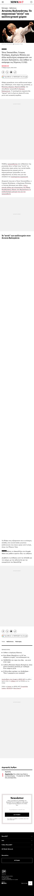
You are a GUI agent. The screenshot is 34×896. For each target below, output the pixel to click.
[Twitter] (7, 72)
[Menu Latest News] (31, 2)
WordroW (9, 688)
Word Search (17, 688)
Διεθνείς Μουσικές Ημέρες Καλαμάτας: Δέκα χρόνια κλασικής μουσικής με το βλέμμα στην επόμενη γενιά (17, 666)
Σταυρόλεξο (24, 686)
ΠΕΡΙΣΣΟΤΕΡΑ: (6, 649)
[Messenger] (11, 72)
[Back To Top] (30, 883)
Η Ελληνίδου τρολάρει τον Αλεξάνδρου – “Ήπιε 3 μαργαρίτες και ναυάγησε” (16, 672)
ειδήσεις (13, 681)
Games (9, 686)
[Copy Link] (15, 72)
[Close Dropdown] (31, 836)
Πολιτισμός (5, 8)
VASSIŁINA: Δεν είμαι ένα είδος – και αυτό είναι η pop (17, 661)
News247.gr (17, 562)
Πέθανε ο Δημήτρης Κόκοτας (12, 653)
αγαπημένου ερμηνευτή (19, 177)
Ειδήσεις (14, 558)
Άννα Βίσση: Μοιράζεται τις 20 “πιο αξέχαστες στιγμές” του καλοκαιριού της (16, 656)
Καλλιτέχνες (13, 8)
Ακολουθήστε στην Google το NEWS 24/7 (13, 679)
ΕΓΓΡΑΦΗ (17, 860)
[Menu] (3, 2)
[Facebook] (3, 72)
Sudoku (4, 688)
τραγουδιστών (13, 164)
